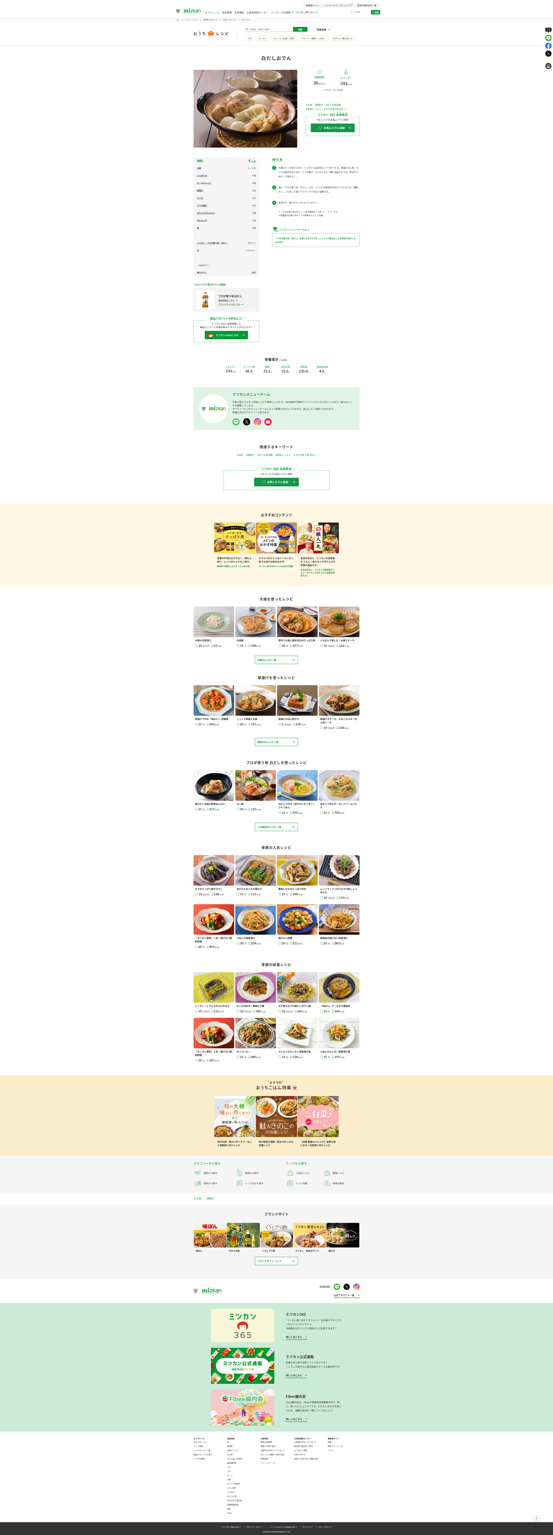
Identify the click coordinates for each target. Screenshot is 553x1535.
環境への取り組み (268, 1446)
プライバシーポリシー (257, 1527)
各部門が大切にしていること (273, 1450)
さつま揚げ (202, 205)
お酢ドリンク (232, 1450)
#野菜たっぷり (313, 109)
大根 (199, 168)
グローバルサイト (325, 1527)
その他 (197, 1198)
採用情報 (264, 1458)
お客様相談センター (257, 12)
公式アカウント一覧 (344, 1295)
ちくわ (200, 198)
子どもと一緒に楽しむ (342, 38)
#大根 (309, 104)
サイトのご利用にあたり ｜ (233, 1527)
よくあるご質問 (300, 1450)
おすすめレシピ (200, 1442)
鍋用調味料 (231, 1462)
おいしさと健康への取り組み (273, 1454)
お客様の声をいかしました (305, 1442)
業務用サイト (333, 1438)
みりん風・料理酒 (234, 1458)
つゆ (229, 1467)
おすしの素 (231, 1496)
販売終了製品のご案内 (303, 1446)
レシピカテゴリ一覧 (202, 1450)
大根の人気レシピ (229, 19)
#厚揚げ (319, 104)
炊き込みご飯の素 (234, 1500)
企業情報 (239, 12)
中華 (229, 1479)
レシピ (330, 1450)
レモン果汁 (231, 1487)
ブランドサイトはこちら (229, 304)
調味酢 (230, 1446)
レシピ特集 (198, 1446)
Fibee (229, 1513)
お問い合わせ (299, 1454)
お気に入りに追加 (334, 127)
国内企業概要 (266, 1442)
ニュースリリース (268, 1462)
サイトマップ (310, 1527)
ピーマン (262, 38)
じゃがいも (202, 175)
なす (250, 38)
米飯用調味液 (232, 1504)
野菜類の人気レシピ (210, 19)
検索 (377, 12)
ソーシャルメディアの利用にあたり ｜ (286, 1527)
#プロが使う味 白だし (335, 109)
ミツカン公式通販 (280, 12)
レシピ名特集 (199, 1458)
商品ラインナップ (335, 1446)
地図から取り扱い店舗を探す (306, 1458)
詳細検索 (322, 29)
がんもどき (202, 220)
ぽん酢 (230, 1454)
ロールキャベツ (204, 183)
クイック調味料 (233, 1483)
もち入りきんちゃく (206, 213)
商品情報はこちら (226, 300)
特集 (330, 1442)
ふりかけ (231, 1492)
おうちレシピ (212, 12)
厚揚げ (200, 190)
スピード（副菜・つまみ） (314, 38)
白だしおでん (246, 19)
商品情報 (227, 12)
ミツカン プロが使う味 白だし (212, 243)
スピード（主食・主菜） (284, 38)
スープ (230, 1475)
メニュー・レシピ (191, 19)
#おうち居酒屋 (333, 104)
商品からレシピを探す (203, 1454)
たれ (229, 1471)
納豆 (229, 1508)
